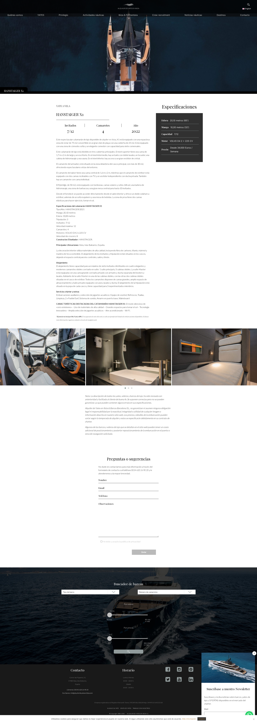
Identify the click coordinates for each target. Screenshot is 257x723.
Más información (189, 719)
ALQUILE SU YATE (113, 708)
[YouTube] (179, 679)
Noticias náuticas (193, 15)
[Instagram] (179, 669)
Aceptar (201, 719)
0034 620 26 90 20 (140, 470)
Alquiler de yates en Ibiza (128, 8)
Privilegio (63, 15)
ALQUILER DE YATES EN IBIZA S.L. (138, 713)
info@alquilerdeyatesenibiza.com (81, 693)
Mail (206, 709)
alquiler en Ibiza (109, 139)
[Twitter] (167, 679)
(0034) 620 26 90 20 (81, 690)
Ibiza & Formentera (128, 15)
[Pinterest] (191, 669)
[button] (125, 388)
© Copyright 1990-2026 (117, 713)
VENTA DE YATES (126, 708)
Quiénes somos (15, 15)
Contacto (245, 15)
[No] (253, 719)
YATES (40, 15)
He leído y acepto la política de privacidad (121, 541)
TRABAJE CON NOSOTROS (141, 708)
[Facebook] (167, 669)
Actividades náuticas (93, 15)
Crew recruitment (161, 15)
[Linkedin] (191, 679)
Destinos (221, 15)
